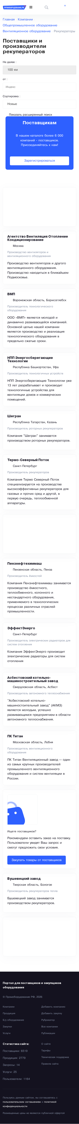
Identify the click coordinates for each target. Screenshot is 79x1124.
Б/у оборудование (13, 1020)
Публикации (48, 1033)
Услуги (6, 1033)
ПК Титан (15, 736)
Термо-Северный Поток (28, 460)
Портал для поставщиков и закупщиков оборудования (32, 985)
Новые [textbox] (12, 104)
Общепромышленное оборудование (30, 25)
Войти (73, 7)
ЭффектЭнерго (21, 628)
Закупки (7, 1027)
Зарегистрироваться (39, 160)
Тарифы (45, 1051)
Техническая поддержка (55, 1057)
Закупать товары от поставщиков (37, 860)
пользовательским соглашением (22, 1102)
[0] (62, 7)
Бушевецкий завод (24, 878)
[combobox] (39, 70)
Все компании (49, 1027)
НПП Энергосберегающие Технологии (30, 360)
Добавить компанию (53, 1007)
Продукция (9, 1013)
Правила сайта (49, 1064)
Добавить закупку (51, 1013)
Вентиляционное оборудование (27, 31)
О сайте (46, 1044)
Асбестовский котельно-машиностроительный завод (32, 679)
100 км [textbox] (12, 69)
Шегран (14, 416)
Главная (9, 19)
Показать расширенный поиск (30, 114)
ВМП (11, 294)
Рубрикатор (48, 1020)
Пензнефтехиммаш (24, 563)
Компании (25, 19)
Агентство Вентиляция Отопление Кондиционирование (37, 238)
